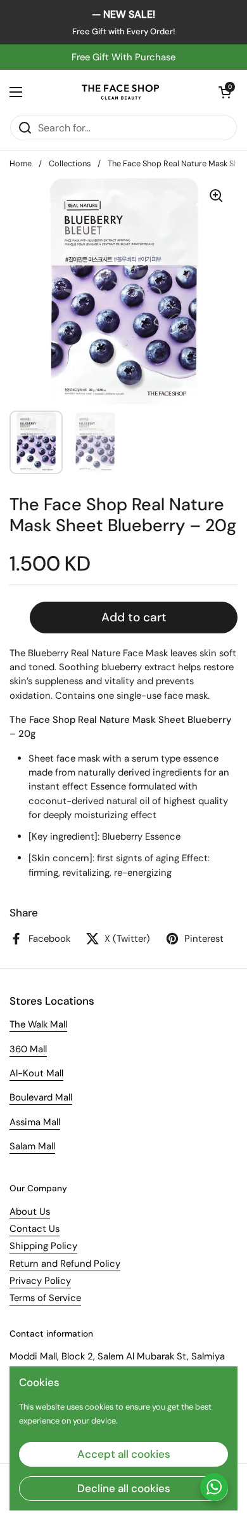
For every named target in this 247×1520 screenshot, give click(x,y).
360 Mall (28, 1049)
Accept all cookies (123, 1454)
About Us (30, 1211)
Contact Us (35, 1228)
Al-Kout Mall (36, 1073)
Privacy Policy (40, 1280)
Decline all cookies (123, 1488)
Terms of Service (45, 1298)
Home (21, 163)
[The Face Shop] (120, 92)
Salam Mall (32, 1146)
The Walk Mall (38, 1024)
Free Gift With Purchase (123, 57)
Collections (70, 163)
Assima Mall (35, 1122)
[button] (225, 92)
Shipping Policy (43, 1245)
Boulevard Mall (41, 1097)
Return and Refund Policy (65, 1263)
